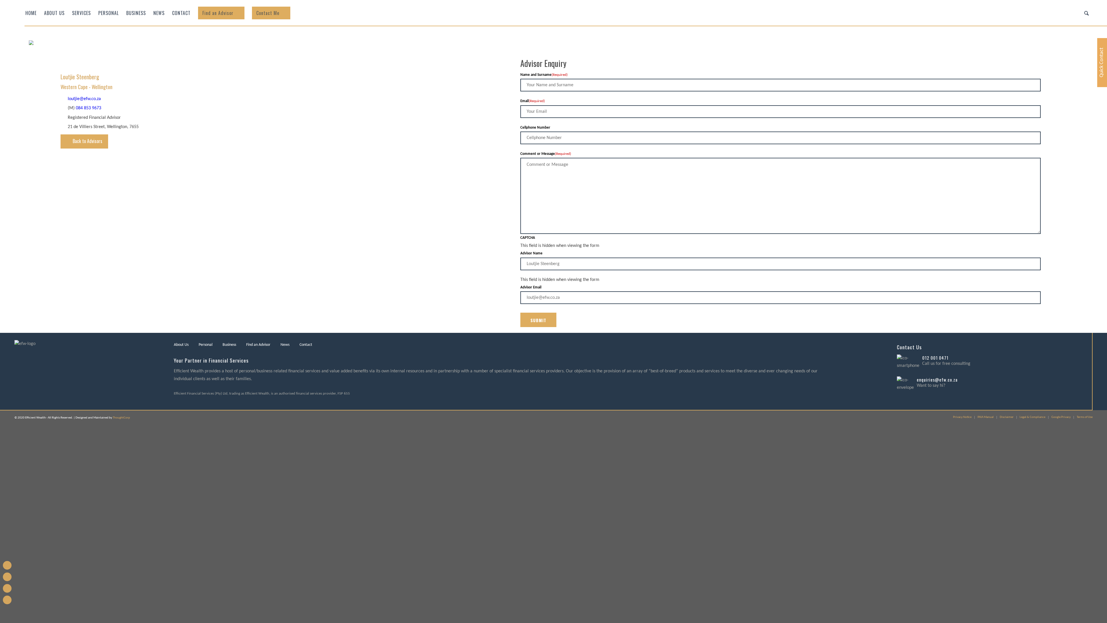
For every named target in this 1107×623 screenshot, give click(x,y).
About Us (181, 345)
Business (229, 345)
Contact (306, 345)
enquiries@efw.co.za (937, 379)
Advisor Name (531, 253)
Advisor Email (530, 287)
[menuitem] (31, 13)
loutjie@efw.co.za (84, 99)
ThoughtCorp (121, 417)
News (284, 345)
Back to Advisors (87, 141)
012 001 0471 (935, 357)
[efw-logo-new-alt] (85, 59)
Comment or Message (545, 154)
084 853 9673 (88, 108)
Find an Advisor (258, 345)
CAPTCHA (527, 238)
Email (532, 101)
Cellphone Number (535, 128)
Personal (205, 345)
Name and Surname (544, 75)
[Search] (1086, 13)
